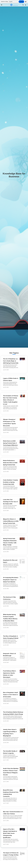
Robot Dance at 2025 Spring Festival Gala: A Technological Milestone (10, 443)
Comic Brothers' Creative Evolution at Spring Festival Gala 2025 (10, 482)
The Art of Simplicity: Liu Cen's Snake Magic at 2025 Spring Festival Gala (10, 361)
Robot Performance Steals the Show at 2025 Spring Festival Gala (10, 462)
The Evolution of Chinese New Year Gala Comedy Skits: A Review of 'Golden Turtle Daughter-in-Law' (10, 400)
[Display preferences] (25, 5)
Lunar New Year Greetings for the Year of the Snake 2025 (10, 501)
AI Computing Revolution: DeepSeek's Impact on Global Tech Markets (10, 579)
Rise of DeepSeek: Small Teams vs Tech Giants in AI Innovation (10, 694)
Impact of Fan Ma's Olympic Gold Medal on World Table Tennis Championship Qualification (10, 833)
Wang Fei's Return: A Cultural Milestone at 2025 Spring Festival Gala (10, 521)
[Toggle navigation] (1, 5)
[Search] (23, 5)
